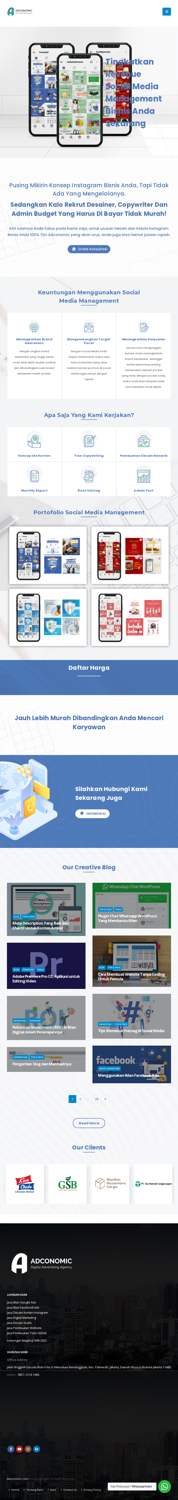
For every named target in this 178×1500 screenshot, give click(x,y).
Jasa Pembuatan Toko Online (27, 1333)
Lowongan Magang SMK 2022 (27, 1340)
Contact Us (70, 1489)
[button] (89, 1123)
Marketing (105, 1024)
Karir (53, 1489)
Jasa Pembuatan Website (24, 1328)
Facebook (10, 1449)
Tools (118, 909)
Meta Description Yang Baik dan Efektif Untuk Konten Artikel (41, 925)
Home (15, 1489)
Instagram (28, 1449)
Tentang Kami (34, 1489)
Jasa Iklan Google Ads (21, 1302)
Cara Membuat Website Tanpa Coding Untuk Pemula (131, 976)
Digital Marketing (109, 1068)
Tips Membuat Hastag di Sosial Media (131, 1030)
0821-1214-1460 (28, 1375)
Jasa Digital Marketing (21, 1318)
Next (105, 1099)
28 (97, 1099)
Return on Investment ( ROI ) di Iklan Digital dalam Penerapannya (44, 1029)
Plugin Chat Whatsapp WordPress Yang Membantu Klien (127, 918)
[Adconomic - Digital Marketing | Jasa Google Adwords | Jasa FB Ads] (19, 11)
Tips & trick (28, 916)
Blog (16, 916)
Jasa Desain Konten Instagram (27, 1313)
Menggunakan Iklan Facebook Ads (128, 1075)
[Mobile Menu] (166, 12)
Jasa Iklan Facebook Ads (23, 1308)
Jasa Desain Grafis (19, 1323)
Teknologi (28, 969)
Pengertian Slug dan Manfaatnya (42, 1064)
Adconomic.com (17, 1478)
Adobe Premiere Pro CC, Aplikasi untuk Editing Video (46, 979)
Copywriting (20, 1057)
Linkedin (36, 1449)
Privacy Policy (92, 1489)
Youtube (19, 1449)
